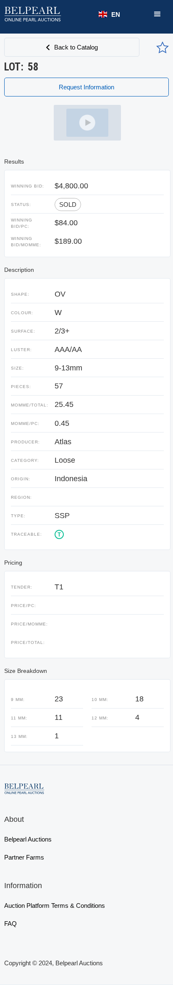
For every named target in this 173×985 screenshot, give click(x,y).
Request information (86, 87)
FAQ (10, 923)
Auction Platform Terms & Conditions (54, 905)
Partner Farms (24, 857)
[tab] (87, 123)
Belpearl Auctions (28, 839)
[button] (109, 14)
